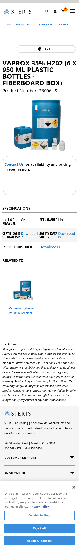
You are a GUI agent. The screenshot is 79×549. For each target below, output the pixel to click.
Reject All (39, 528)
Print (49, 49)
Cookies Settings (39, 515)
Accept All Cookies (39, 541)
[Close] (74, 487)
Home (16, 24)
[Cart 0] (63, 11)
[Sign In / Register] (55, 11)
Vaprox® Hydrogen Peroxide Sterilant (48, 24)
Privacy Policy (39, 507)
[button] (49, 16)
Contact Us (14, 164)
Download (29, 234)
